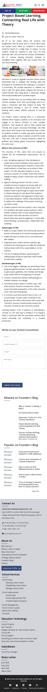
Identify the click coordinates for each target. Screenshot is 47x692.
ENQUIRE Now (39, 11)
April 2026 (5, 668)
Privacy (24, 688)
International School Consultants (14, 555)
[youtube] (30, 685)
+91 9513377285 (20, 526)
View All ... (36, 491)
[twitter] (17, 685)
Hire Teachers (6, 627)
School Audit (11, 595)
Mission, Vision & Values (10, 549)
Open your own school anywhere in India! (17, 641)
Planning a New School (15, 582)
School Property (7, 624)
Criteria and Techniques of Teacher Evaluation (30, 460)
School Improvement (10, 592)
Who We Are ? (6, 546)
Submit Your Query (12, 385)
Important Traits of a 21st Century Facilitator (30, 418)
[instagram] (37, 685)
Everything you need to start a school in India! (19, 638)
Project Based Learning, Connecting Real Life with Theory (29, 426)
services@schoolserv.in (12, 533)
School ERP (5, 633)
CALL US (8, 11)
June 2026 (5, 662)
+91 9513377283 (22, 523)
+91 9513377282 (9, 523)
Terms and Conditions (37, 688)
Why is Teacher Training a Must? (30, 407)
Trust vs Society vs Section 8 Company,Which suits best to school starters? (30, 484)
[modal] (41, 616)
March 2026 (6, 671)
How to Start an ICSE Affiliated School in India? (29, 468)
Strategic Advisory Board (11, 557)
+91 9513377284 (7, 526)
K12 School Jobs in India (29, 413)
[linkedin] (23, 685)
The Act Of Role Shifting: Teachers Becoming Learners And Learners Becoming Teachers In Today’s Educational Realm (29, 438)
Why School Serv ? (8, 552)
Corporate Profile (10, 568)
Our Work (6, 613)
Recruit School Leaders (11, 608)
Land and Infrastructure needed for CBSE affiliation (30, 453)
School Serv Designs (9, 652)
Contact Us (16, 688)
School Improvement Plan (16, 598)
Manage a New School (15, 588)
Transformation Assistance (16, 601)
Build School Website (10, 610)
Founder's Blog (7, 560)
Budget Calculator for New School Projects (18, 630)
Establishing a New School (16, 585)
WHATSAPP (23, 11)
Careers (4, 563)
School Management (10, 605)
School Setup (7, 580)
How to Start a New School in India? (30, 475)
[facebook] (10, 685)
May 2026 (5, 665)
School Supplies (7, 635)
